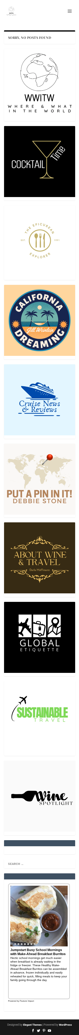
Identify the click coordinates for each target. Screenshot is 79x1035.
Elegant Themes (32, 1024)
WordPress (65, 1024)
